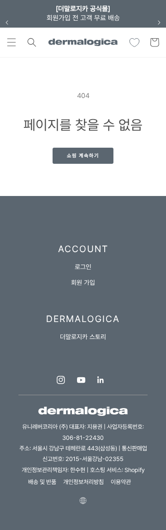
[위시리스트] (134, 42)
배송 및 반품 (42, 482)
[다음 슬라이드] (159, 22)
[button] (11, 42)
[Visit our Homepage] (83, 42)
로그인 (83, 267)
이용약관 (121, 482)
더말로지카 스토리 (83, 336)
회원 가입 (83, 282)
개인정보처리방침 (83, 482)
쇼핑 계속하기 (83, 156)
